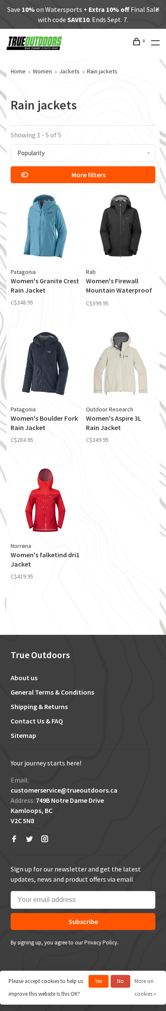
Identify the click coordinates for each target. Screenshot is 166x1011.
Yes (98, 981)
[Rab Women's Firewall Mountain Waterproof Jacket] (120, 227)
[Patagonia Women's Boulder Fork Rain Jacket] (45, 365)
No (120, 981)
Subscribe (83, 921)
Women (42, 71)
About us (24, 677)
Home (18, 71)
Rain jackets (102, 71)
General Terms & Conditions (52, 692)
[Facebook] (14, 839)
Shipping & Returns (39, 706)
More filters (89, 174)
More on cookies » (145, 987)
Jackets (69, 71)
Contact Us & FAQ (37, 721)
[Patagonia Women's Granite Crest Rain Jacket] (45, 227)
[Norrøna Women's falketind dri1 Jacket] (45, 501)
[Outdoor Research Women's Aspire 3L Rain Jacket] (120, 365)
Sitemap (23, 735)
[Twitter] (29, 839)
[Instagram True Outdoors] (44, 839)
